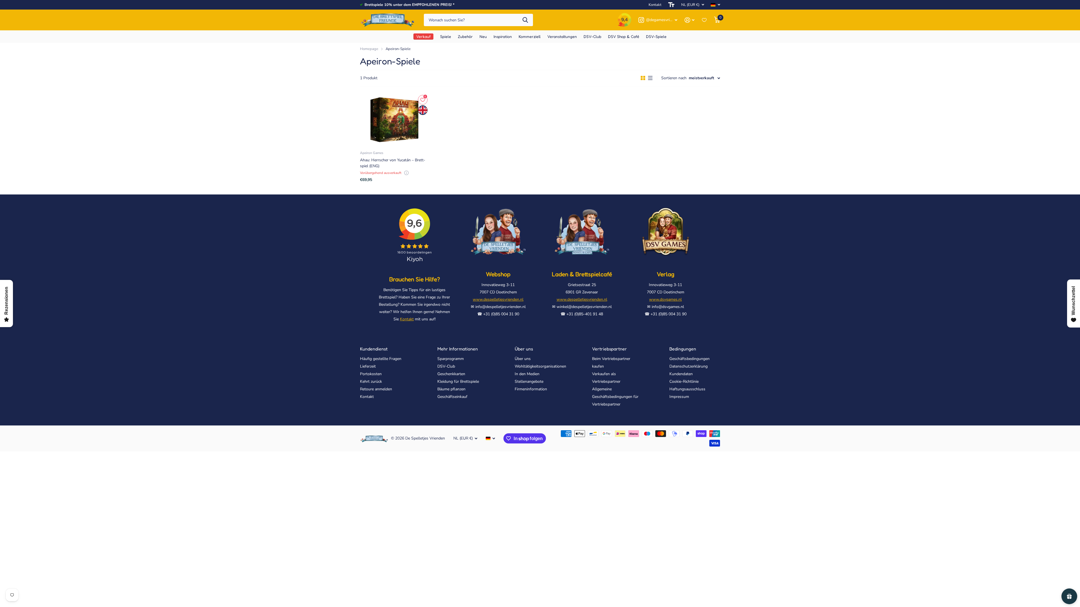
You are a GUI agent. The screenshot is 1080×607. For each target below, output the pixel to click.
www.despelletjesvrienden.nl (498, 299)
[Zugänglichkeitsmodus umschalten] (671, 4)
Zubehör (465, 36)
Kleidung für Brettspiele (458, 381)
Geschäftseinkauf (452, 396)
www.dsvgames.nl (665, 299)
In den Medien (527, 374)
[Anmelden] (689, 20)
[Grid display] (643, 78)
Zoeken (525, 20)
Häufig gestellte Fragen (380, 358)
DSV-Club (592, 36)
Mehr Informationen (457, 349)
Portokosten (371, 374)
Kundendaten (681, 374)
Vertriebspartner (609, 349)
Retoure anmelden (376, 389)
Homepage (369, 48)
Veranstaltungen (562, 36)
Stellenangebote (529, 381)
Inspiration (503, 36)
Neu (483, 36)
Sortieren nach (674, 78)
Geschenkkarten (451, 374)
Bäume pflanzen (451, 389)
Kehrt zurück (371, 381)
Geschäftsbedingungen (689, 358)
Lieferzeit (368, 366)
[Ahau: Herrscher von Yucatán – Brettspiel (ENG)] (394, 119)
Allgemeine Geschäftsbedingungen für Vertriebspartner (615, 396)
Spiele (445, 36)
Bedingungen (682, 349)
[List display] (650, 78)
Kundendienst (374, 349)
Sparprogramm (450, 358)
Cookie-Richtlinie (684, 381)
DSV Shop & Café (623, 36)
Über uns (524, 349)
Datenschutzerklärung (688, 366)
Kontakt (655, 4)
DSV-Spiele (656, 36)
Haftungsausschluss (687, 389)
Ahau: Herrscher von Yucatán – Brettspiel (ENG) (392, 163)
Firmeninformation (531, 389)
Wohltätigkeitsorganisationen (540, 366)
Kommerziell (530, 36)
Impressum (679, 396)
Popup (406, 173)
